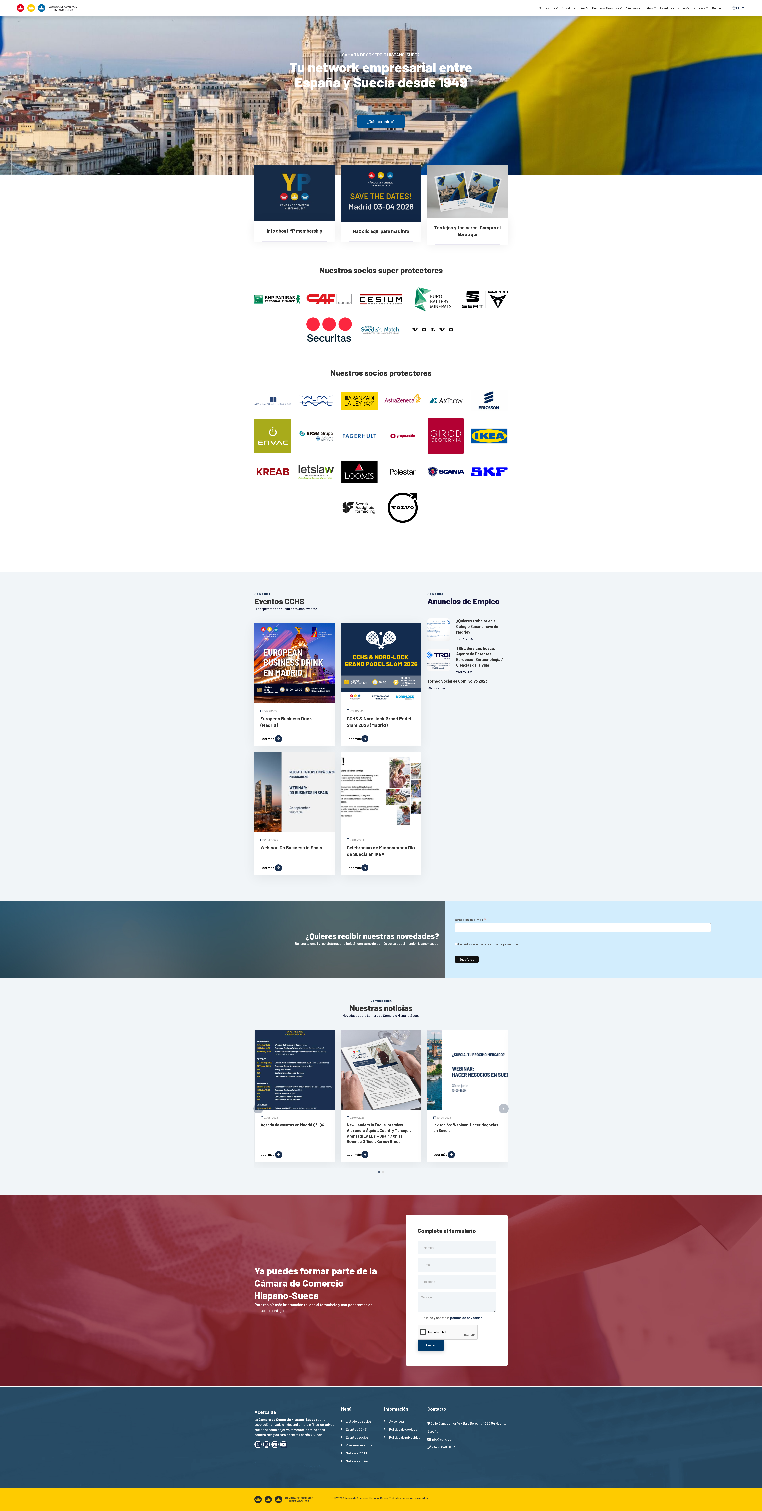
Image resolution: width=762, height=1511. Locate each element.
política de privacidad (503, 944)
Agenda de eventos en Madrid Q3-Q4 (293, 1124)
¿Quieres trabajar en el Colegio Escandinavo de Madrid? (477, 626)
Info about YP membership (294, 231)
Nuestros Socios (574, 8)
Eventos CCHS (356, 1429)
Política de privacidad (404, 1437)
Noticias (699, 8)
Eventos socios (357, 1437)
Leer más (267, 739)
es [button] (738, 8)
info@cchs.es (441, 1439)
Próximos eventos (359, 1445)
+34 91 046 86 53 (443, 1447)
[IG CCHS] (266, 1444)
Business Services (605, 8)
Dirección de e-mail (470, 920)
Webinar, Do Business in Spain (291, 847)
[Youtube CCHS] (283, 1444)
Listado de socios (358, 1421)
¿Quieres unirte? (381, 121)
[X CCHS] (258, 1444)
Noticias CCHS (356, 1453)
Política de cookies (403, 1429)
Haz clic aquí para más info (381, 231)
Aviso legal (397, 1421)
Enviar (431, 1345)
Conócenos (547, 8)
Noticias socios (357, 1461)
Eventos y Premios (673, 8)
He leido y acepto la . (489, 944)
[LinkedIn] (275, 1444)
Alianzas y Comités (639, 8)
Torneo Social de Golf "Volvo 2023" (458, 681)
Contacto (719, 8)
